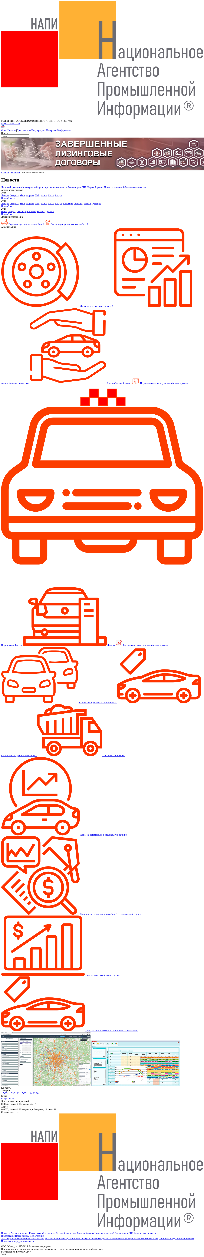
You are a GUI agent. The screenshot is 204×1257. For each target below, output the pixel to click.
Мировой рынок (95, 187)
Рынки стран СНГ (77, 187)
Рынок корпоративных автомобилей (69, 224)
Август (58, 195)
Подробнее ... (8, 198)
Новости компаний (114, 187)
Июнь (44, 195)
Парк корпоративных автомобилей (26, 224)
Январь (5, 195)
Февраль (14, 195)
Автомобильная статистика (30, 1238)
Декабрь (96, 203)
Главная (5, 172)
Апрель (30, 195)
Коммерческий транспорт (36, 187)
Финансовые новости (135, 187)
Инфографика (38, 130)
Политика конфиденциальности (17, 1241)
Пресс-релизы (24, 130)
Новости (11, 130)
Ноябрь (87, 203)
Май (37, 195)
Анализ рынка (8, 1238)
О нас (4, 130)
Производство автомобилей (107, 1238)
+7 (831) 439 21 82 (10, 1093)
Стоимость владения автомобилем (176, 1238)
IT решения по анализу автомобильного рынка (69, 1238)
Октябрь (78, 203)
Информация (7, 1236)
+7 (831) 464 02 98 (29, 1093)
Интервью (51, 130)
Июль (51, 195)
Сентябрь (68, 203)
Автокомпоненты (58, 187)
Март (22, 195)
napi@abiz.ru (7, 1098)
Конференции (64, 130)
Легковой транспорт (11, 187)
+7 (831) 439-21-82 (10, 123)
